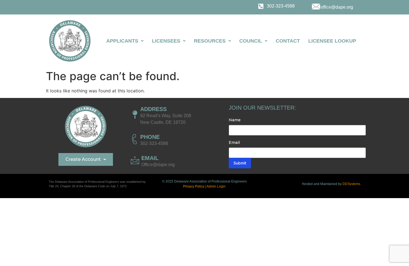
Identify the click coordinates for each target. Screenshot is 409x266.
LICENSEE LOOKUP (332, 41)
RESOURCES (210, 41)
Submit (239, 163)
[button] (125, 41)
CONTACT (288, 41)
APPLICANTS (122, 41)
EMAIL (150, 158)
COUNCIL (250, 41)
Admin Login (216, 186)
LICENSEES (166, 41)
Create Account (83, 159)
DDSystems (351, 184)
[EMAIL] (135, 160)
